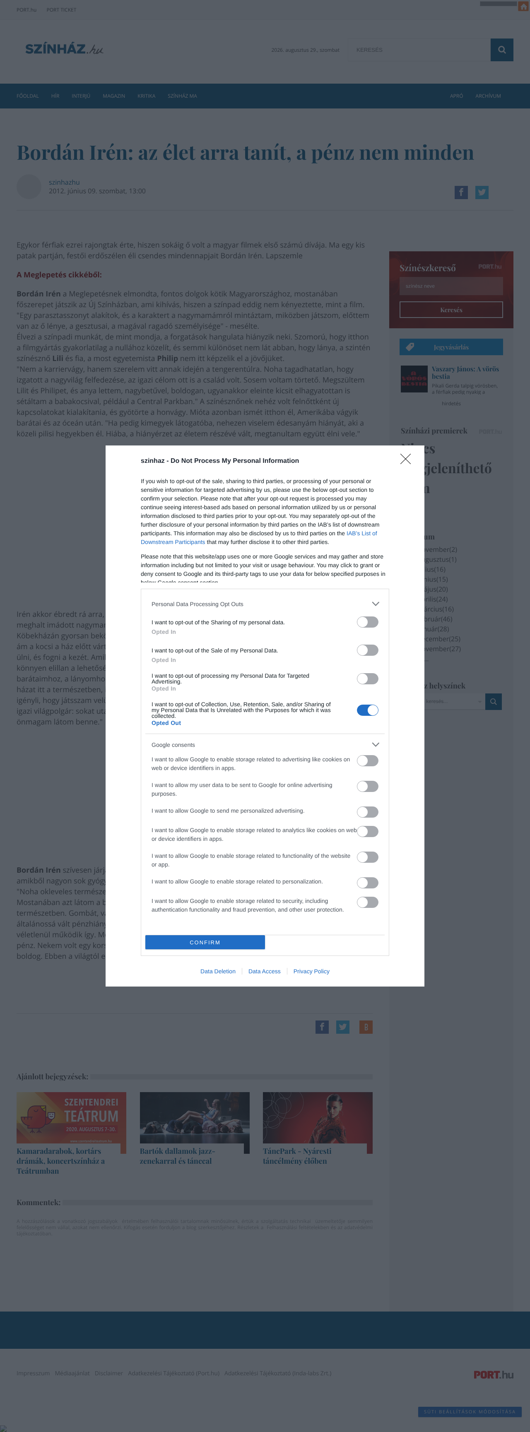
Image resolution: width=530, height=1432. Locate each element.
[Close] (408, 461)
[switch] (367, 622)
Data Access (264, 971)
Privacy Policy (312, 971)
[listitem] (265, 603)
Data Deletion (218, 971)
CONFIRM (205, 942)
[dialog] (265, 716)
